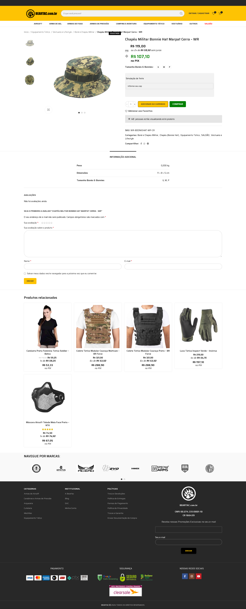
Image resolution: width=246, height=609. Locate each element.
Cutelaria (28, 508)
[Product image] (47, 326)
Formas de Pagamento (117, 503)
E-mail (128, 261)
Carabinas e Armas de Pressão (37, 498)
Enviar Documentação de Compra (122, 518)
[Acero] (85, 468)
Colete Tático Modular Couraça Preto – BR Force (148, 352)
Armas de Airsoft (31, 493)
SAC (67, 503)
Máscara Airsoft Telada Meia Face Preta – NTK (47, 424)
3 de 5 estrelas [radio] (47, 223)
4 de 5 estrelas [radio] (49, 223)
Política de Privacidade (117, 508)
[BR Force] (185, 468)
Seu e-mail (160, 537)
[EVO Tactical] (110, 468)
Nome (27, 261)
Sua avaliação (31, 223)
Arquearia (28, 503)
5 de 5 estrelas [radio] (51, 223)
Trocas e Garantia (115, 513)
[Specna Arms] (160, 468)
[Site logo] (41, 13)
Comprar (177, 104)
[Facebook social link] (141, 143)
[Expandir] (48, 109)
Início (26, 32)
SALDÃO (205, 135)
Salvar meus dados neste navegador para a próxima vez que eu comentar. (62, 273)
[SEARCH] (181, 13)
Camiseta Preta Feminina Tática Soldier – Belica (47, 352)
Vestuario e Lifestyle (62, 32)
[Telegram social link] (148, 143)
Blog (67, 498)
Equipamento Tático (40, 32)
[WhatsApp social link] (144, 143)
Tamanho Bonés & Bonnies (139, 67)
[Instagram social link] (192, 576)
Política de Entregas (116, 498)
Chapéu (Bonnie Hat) (169, 135)
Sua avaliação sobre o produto (39, 227)
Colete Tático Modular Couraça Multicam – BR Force (97, 352)
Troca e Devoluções (116, 493)
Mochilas (28, 513)
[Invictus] (61, 468)
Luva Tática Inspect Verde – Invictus (198, 351)
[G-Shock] (135, 468)
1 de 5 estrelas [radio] (42, 223)
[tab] (123, 155)
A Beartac (69, 493)
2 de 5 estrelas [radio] (44, 223)
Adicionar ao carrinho (153, 104)
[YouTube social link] (198, 576)
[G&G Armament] (36, 468)
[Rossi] (209, 468)
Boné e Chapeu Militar (84, 32)
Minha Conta (70, 508)
